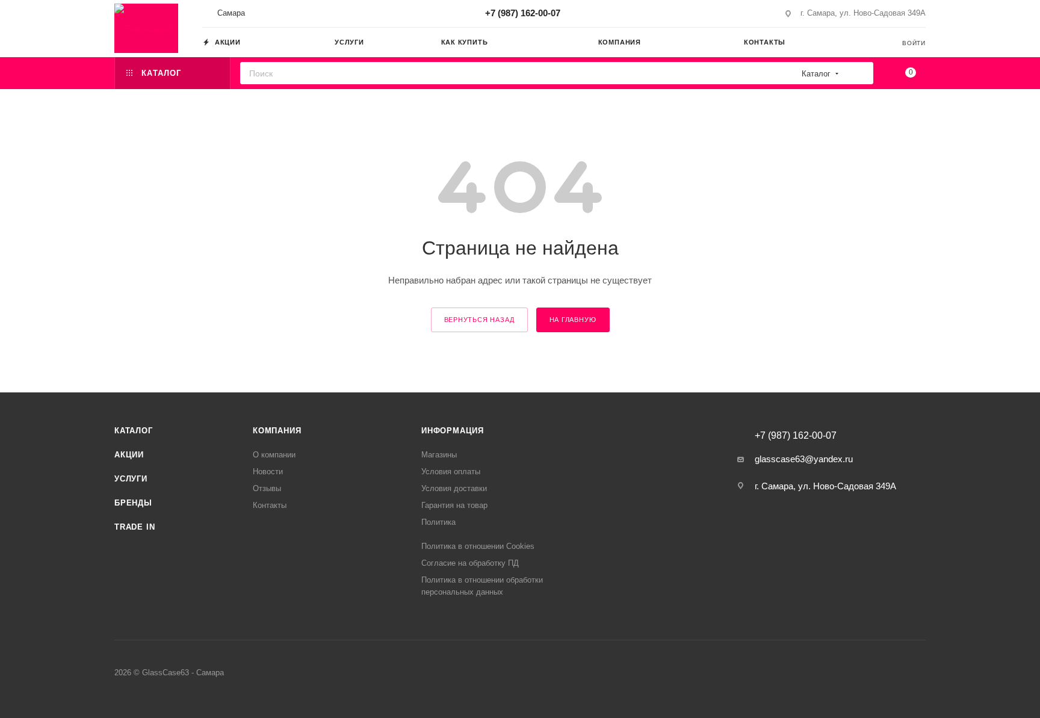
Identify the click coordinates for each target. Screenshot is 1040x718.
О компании (274, 454)
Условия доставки (454, 488)
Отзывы (267, 488)
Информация (452, 430)
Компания (277, 430)
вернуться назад (479, 319)
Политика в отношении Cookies (477, 546)
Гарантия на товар (454, 505)
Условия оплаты (450, 471)
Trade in (134, 526)
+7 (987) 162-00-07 (522, 13)
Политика (438, 522)
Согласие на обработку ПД (470, 563)
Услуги (130, 478)
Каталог (133, 430)
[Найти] (860, 73)
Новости (268, 471)
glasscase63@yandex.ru (804, 459)
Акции (129, 454)
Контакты (269, 505)
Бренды (133, 502)
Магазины (439, 454)
